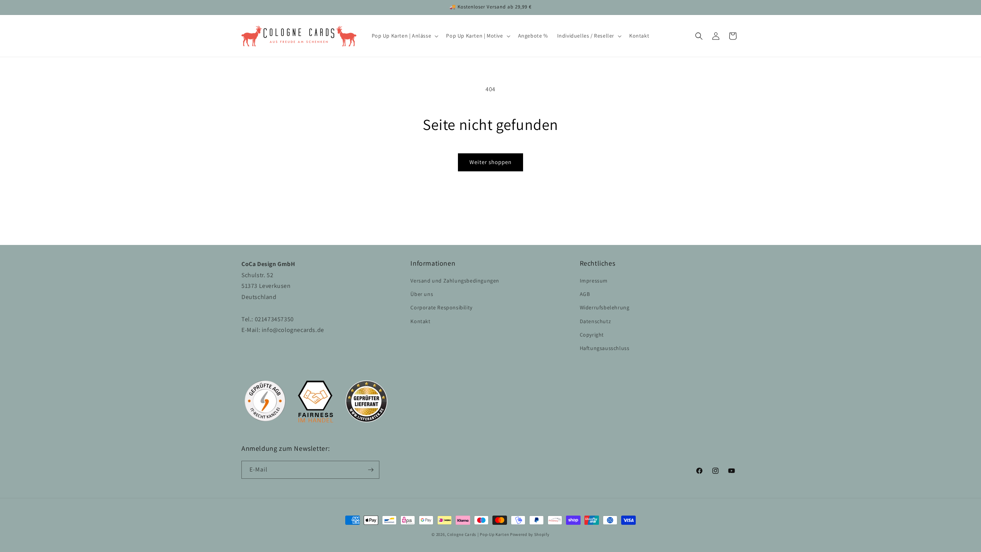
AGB (585, 294)
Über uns (421, 294)
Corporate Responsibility (441, 307)
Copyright (592, 334)
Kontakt (420, 321)
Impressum (594, 280)
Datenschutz (595, 321)
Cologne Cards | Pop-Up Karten (478, 534)
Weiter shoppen (490, 162)
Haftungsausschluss (605, 348)
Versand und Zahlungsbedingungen (454, 280)
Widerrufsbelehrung (605, 307)
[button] (404, 36)
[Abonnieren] (370, 470)
